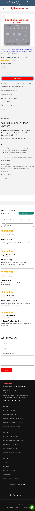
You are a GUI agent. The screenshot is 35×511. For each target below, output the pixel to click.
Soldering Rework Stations (10, 448)
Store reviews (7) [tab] (25, 220)
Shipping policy (26, 507)
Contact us (6, 466)
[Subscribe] (26, 489)
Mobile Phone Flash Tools (10, 414)
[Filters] (3, 225)
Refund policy (28, 504)
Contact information (19, 504)
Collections (6, 474)
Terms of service (10, 507)
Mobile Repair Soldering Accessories (13, 422)
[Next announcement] (32, 3)
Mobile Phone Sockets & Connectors (13, 418)
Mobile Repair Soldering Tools (11, 426)
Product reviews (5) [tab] (9, 220)
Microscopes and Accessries (11, 444)
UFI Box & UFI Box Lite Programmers (13, 440)
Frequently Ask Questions (10, 470)
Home (5, 49)
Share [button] (4, 109)
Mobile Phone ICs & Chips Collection (13, 410)
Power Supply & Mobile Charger (12, 452)
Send (6, 370)
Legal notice (18, 507)
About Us (5, 462)
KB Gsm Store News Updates (11, 478)
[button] (3, 8)
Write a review (26, 213)
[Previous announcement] (3, 3)
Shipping (3, 66)
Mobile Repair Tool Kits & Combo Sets (13, 436)
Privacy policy (10, 504)
